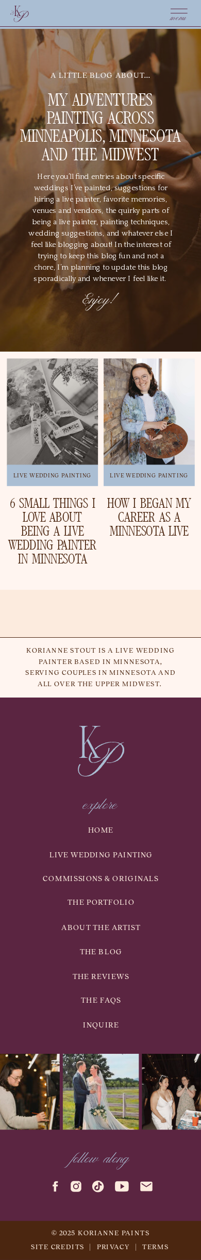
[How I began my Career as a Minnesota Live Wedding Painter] (149, 412)
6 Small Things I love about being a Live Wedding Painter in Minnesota (52, 532)
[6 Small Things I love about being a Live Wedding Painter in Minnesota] (52, 412)
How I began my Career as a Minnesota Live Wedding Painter (149, 525)
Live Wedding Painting (52, 475)
